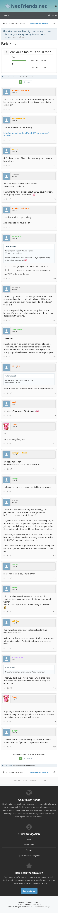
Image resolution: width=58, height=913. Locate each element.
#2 (55, 140)
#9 (55, 393)
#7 (55, 320)
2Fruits (15, 501)
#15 (54, 578)
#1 (55, 109)
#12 (54, 469)
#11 (54, 444)
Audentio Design (43, 906)
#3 (55, 165)
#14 (54, 556)
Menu (6, 15)
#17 (54, 648)
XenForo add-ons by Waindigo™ (29, 904)
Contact (29, 850)
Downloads (29, 844)
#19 (54, 722)
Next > (29, 82)
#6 (55, 278)
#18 (54, 688)
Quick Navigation (33, 855)
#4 (55, 199)
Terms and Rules (35, 780)
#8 (55, 357)
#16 (54, 612)
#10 (54, 416)
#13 (54, 492)
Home (29, 839)
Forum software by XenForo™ (29, 902)
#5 (55, 227)
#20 (54, 747)
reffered (15, 175)
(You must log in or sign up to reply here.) (29, 754)
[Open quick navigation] (54, 23)
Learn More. (18, 37)
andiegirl (16, 287)
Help (25, 780)
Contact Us (17, 780)
